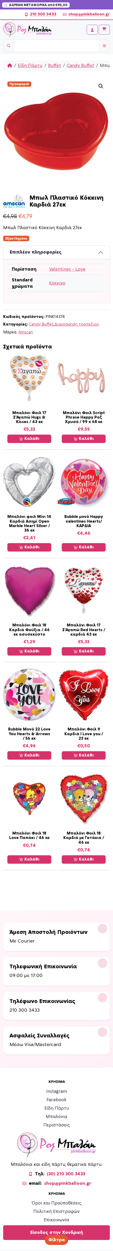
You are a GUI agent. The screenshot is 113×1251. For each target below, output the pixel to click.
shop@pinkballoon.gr (89, 14)
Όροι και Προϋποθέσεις (56, 1203)
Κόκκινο (57, 283)
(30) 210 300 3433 (66, 1174)
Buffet (54, 66)
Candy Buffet (80, 66)
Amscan (25, 332)
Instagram (56, 1091)
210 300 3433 (43, 14)
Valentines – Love (67, 269)
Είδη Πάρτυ (30, 66)
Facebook (56, 1100)
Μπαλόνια (56, 1117)
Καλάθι (31, 439)
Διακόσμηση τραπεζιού (76, 324)
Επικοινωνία (56, 1220)
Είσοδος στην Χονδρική (56, 1233)
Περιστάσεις (56, 1125)
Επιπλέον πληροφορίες (35, 252)
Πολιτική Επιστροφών (56, 1211)
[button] (101, 86)
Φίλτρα (56, 1240)
